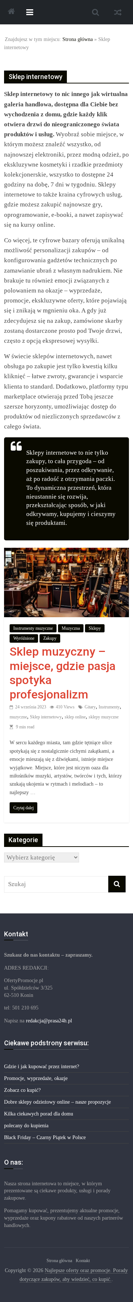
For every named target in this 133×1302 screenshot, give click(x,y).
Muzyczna (71, 628)
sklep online (75, 717)
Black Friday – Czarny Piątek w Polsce (45, 1137)
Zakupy (50, 638)
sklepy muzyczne (104, 717)
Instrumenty (109, 707)
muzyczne (18, 717)
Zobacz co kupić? (22, 1090)
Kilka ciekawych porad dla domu (38, 1114)
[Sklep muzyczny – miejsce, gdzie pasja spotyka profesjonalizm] (66, 552)
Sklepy (95, 628)
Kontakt (83, 1260)
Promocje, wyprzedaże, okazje (36, 1078)
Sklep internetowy (46, 717)
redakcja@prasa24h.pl (49, 1021)
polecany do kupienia (26, 1125)
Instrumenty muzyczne (33, 628)
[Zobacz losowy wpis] (118, 12)
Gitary (90, 707)
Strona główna (77, 39)
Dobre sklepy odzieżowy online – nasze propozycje (57, 1102)
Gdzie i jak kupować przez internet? (41, 1066)
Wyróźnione (23, 638)
